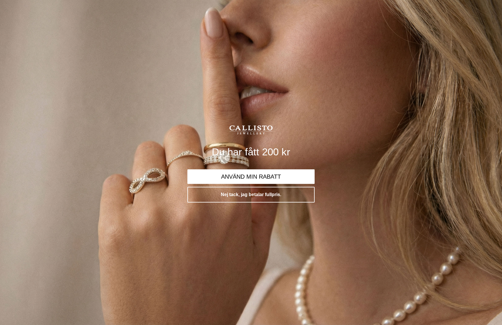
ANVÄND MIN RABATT (251, 176)
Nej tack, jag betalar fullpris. (251, 194)
